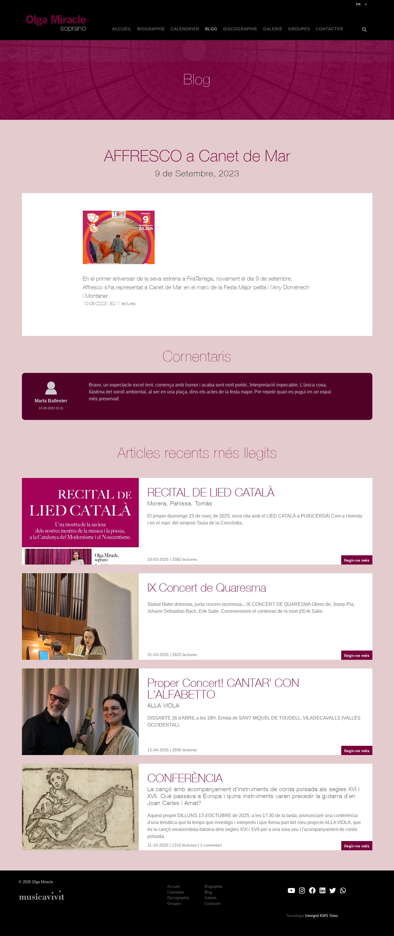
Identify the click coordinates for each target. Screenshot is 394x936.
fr (358, 4)
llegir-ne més (356, 560)
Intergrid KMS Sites (321, 915)
